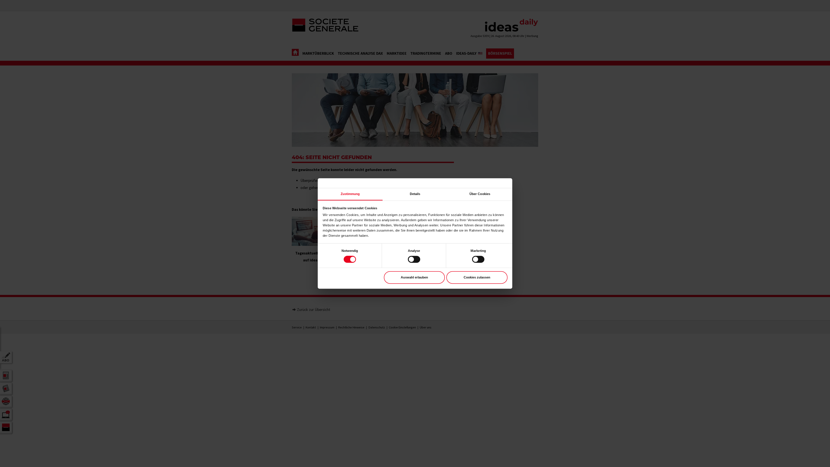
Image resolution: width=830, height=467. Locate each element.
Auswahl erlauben (414, 277)
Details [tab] (415, 194)
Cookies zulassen (477, 277)
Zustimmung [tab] (350, 194)
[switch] (414, 259)
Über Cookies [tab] (479, 194)
